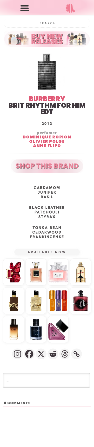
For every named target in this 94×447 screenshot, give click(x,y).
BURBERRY (47, 99)
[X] (41, 354)
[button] (24, 8)
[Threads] (64, 354)
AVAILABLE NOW (47, 252)
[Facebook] (29, 354)
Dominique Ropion (47, 137)
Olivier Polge (47, 141)
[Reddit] (52, 354)
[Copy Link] (76, 354)
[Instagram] (17, 354)
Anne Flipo (47, 146)
